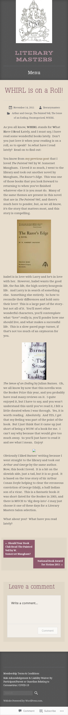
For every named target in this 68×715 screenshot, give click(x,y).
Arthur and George (22, 113)
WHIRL (50, 118)
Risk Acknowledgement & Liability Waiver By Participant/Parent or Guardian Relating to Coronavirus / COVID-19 (27, 682)
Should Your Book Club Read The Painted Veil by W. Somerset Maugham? (18, 549)
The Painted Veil (41, 113)
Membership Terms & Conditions (21, 673)
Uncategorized (37, 118)
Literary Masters (34, 56)
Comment (48, 630)
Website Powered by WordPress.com (22, 700)
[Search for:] (18, 693)
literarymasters (51, 107)
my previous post (37, 158)
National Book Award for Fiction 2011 (50, 563)
